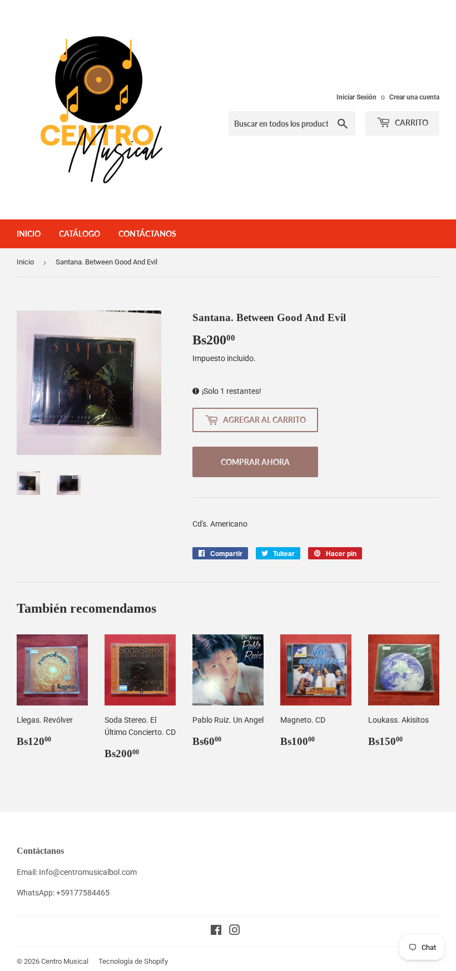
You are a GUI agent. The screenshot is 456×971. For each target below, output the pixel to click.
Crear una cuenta (414, 97)
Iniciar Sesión (356, 97)
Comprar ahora (255, 462)
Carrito (410, 122)
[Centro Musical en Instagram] (234, 931)
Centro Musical (64, 961)
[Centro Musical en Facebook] (216, 931)
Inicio (29, 233)
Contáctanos (147, 233)
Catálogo (79, 233)
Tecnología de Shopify (133, 961)
